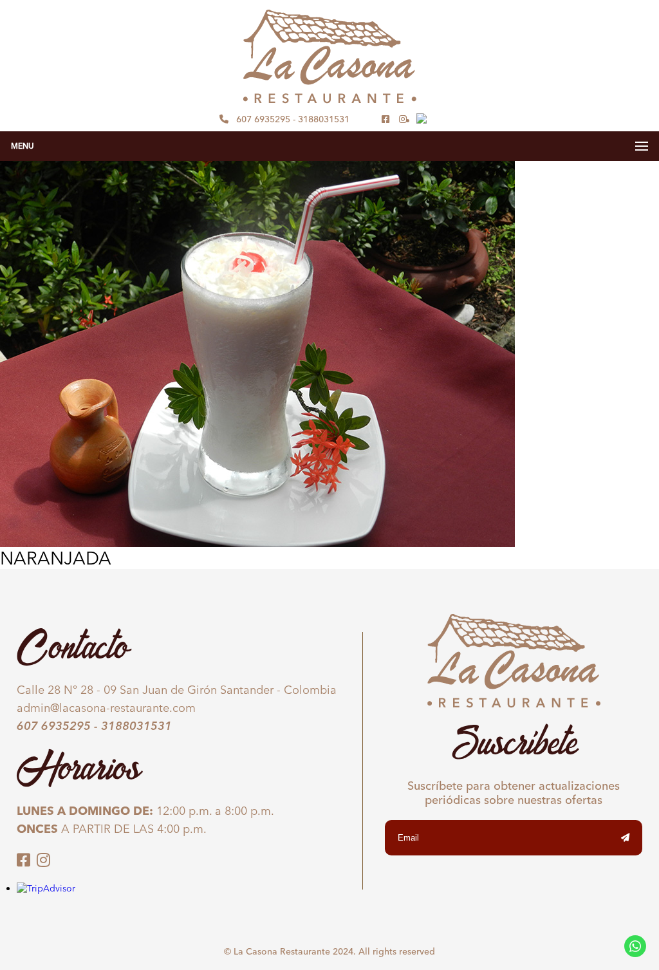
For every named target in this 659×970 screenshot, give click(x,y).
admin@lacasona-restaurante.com (106, 708)
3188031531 (323, 119)
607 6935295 (263, 119)
